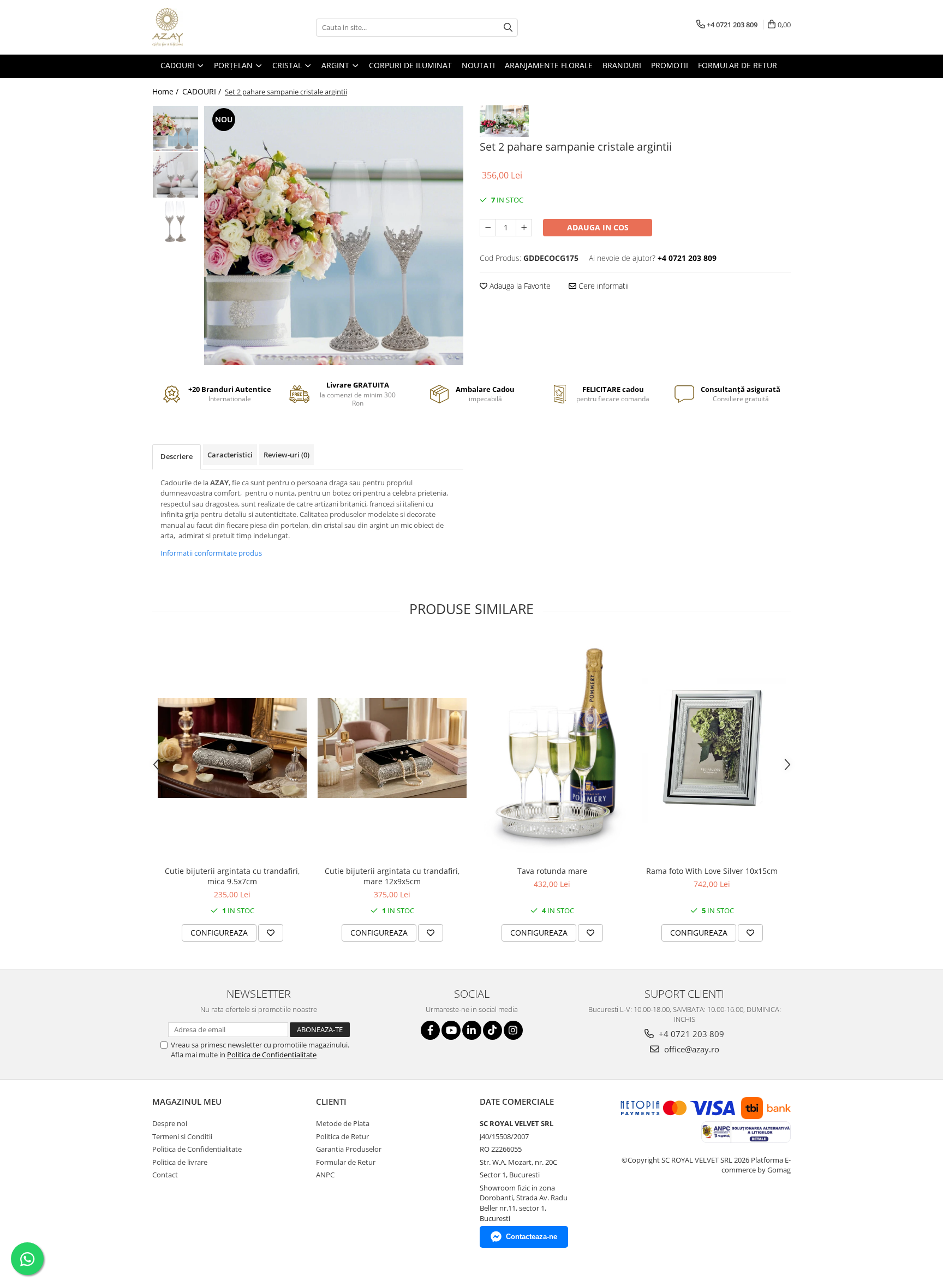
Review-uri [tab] (286, 455)
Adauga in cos (598, 227)
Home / (166, 91)
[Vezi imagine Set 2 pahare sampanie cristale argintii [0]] (175, 128)
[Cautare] (508, 28)
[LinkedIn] (471, 1030)
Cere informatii (602, 286)
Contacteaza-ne (531, 1237)
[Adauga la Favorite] (270, 933)
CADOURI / (202, 91)
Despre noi (169, 1123)
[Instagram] (513, 1030)
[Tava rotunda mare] (552, 748)
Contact (165, 1175)
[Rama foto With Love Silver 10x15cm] (711, 748)
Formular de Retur (737, 65)
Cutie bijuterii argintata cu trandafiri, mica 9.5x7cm (232, 876)
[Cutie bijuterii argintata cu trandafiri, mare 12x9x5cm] (392, 748)
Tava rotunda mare (552, 871)
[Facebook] (430, 1030)
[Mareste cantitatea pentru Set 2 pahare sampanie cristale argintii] (524, 227)
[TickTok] (492, 1030)
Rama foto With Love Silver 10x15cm (712, 871)
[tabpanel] (333, 235)
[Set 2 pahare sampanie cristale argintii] (333, 235)
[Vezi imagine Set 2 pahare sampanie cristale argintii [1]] (175, 175)
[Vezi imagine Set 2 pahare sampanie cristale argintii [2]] (175, 221)
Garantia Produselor (348, 1149)
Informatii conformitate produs (211, 553)
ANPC (325, 1175)
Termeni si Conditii (182, 1136)
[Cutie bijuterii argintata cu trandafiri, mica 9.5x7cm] (232, 748)
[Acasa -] (206, 27)
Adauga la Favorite (519, 286)
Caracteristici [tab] (230, 455)
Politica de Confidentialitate (272, 1054)
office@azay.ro (690, 1049)
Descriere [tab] (176, 456)
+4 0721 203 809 (690, 1033)
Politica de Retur (342, 1136)
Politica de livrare (179, 1162)
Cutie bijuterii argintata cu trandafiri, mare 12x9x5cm (392, 876)
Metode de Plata (342, 1123)
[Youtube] (451, 1030)
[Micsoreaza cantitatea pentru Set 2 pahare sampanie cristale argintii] (488, 227)
